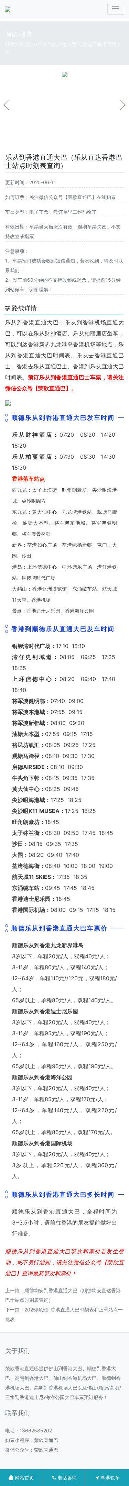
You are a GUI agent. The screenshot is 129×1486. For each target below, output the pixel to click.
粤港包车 (109, 1478)
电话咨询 (66, 1478)
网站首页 (23, 1478)
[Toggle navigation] (115, 9)
